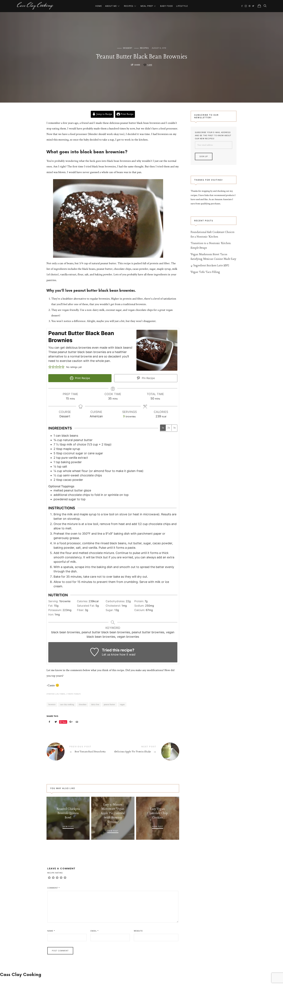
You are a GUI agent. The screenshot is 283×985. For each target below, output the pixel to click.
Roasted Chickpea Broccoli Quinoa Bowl (68, 813)
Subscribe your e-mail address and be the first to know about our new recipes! (213, 135)
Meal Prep (147, 6)
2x (168, 427)
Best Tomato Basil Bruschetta (80, 751)
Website (138, 931)
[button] (50, 367)
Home (98, 6)
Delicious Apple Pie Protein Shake (146, 751)
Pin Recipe (148, 378)
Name (51, 931)
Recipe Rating (55, 873)
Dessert (127, 48)
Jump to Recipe (104, 114)
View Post (68, 826)
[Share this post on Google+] (71, 722)
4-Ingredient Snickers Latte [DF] (210, 265)
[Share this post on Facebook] (49, 722)
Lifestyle (182, 6)
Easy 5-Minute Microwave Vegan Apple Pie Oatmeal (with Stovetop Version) (113, 813)
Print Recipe (126, 114)
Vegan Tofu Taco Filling (205, 272)
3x (174, 427)
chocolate (82, 704)
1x (163, 427)
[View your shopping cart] (259, 6)
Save (64, 722)
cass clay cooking (67, 704)
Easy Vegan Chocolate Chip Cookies (157, 813)
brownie (51, 704)
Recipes (128, 6)
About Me (111, 6)
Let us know (110, 654)
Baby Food (166, 6)
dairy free (95, 704)
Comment (53, 888)
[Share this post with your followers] (56, 722)
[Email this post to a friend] (77, 722)
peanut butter (109, 704)
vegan (122, 704)
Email (95, 931)
